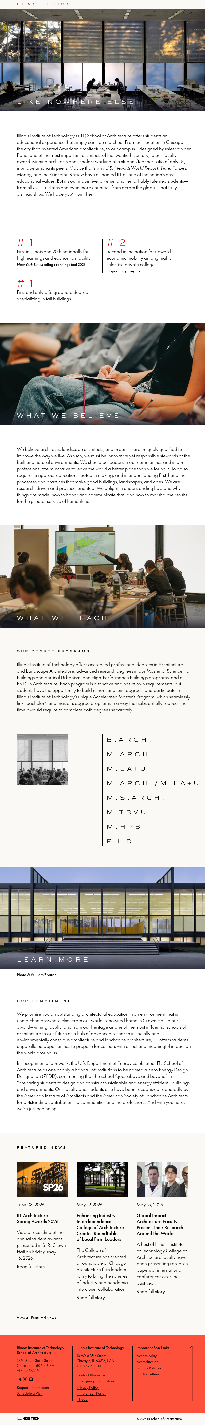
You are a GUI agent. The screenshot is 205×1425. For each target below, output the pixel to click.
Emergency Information (95, 1381)
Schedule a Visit (29, 1393)
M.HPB (125, 827)
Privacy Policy (88, 1387)
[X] (25, 1380)
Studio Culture (148, 1374)
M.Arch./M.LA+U (154, 783)
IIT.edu (82, 1399)
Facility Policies (149, 1368)
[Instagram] (19, 1380)
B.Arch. (130, 740)
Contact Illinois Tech (93, 1375)
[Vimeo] (31, 1380)
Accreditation (147, 1361)
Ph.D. (122, 841)
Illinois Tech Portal (91, 1393)
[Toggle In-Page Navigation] (193, 13)
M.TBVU (128, 812)
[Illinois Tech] (28, 1418)
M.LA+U (127, 769)
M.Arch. (131, 754)
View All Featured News (36, 1317)
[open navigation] (187, 5)
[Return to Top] (198, 1373)
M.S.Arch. (136, 798)
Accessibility (147, 1355)
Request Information (33, 1387)
